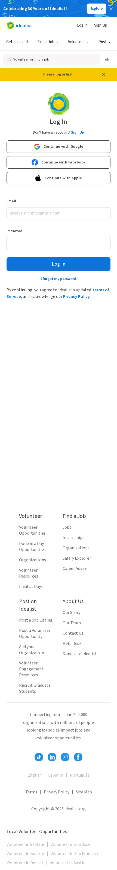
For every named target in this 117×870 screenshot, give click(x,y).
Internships (73, 538)
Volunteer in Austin (67, 863)
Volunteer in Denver (25, 863)
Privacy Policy (76, 297)
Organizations (32, 560)
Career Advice (75, 569)
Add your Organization (31, 650)
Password (14, 231)
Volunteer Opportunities (32, 530)
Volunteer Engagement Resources (31, 669)
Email (11, 201)
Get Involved (17, 42)
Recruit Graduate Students (35, 688)
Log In (82, 25)
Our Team (72, 623)
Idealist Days (31, 587)
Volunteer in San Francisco (75, 854)
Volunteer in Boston (25, 854)
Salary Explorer (77, 558)
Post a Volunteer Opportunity (34, 633)
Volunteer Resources (28, 573)
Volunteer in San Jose (70, 844)
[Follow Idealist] (39, 757)
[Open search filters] (107, 59)
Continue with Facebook (63, 162)
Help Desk (72, 644)
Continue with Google (64, 146)
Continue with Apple (63, 178)
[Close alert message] (103, 74)
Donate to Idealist (80, 654)
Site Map (84, 792)
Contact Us (73, 633)
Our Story (71, 613)
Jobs (67, 527)
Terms (31, 792)
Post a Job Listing (36, 620)
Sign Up (100, 25)
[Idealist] (19, 25)
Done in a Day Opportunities (32, 547)
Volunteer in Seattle (25, 844)
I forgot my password (58, 279)
